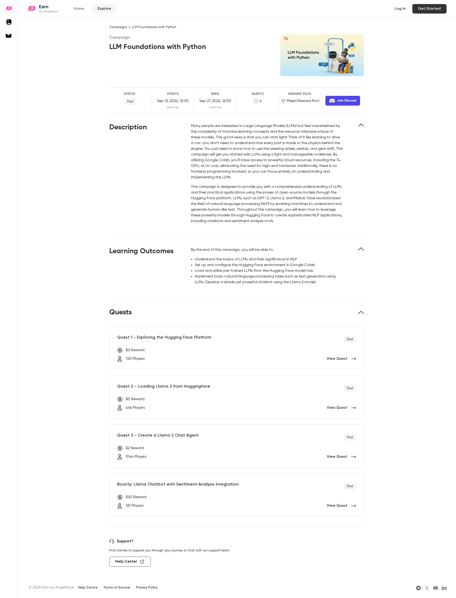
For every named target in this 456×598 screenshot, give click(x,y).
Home (79, 9)
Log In (400, 9)
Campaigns (118, 27)
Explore (104, 9)
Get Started (429, 9)
